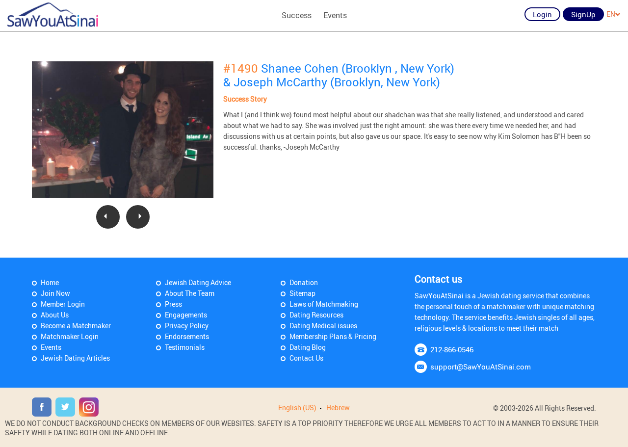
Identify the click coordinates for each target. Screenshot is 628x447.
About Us (55, 314)
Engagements (186, 314)
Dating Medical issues (323, 325)
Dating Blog (307, 347)
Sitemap (302, 293)
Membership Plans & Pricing (332, 336)
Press (173, 304)
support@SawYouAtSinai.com (480, 366)
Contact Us (306, 358)
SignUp (583, 14)
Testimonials (185, 347)
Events (335, 15)
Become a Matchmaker (76, 325)
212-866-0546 (451, 349)
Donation (303, 282)
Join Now (55, 293)
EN (610, 14)
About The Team (189, 293)
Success (297, 15)
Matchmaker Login (70, 336)
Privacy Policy (187, 325)
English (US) (297, 407)
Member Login (63, 304)
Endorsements (187, 336)
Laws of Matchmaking (323, 304)
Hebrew (338, 407)
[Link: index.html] (52, 14)
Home (50, 282)
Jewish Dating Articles (75, 358)
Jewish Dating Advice (198, 282)
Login (542, 14)
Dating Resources (316, 314)
